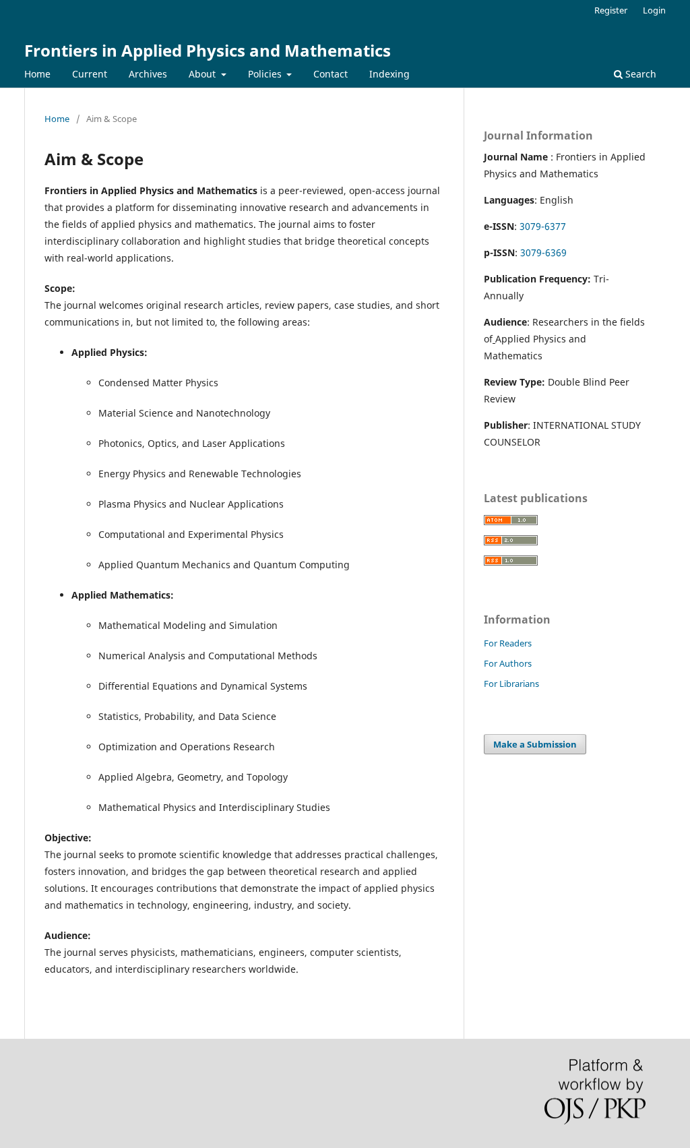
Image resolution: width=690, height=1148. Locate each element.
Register (610, 10)
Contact (330, 73)
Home (37, 73)
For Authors (508, 663)
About (203, 73)
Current (89, 73)
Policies (266, 73)
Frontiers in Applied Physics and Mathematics (207, 50)
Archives (148, 73)
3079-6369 (543, 252)
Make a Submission (535, 744)
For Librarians (511, 683)
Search (639, 73)
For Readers (508, 643)
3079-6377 (543, 226)
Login (654, 10)
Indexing (389, 73)
